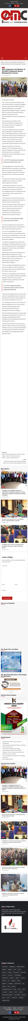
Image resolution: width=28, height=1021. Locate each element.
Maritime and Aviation (7, 989)
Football (23, 977)
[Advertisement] (14, 41)
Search (21, 3)
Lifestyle (13, 986)
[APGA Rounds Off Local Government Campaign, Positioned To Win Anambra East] (14, 856)
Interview (11, 983)
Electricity (10, 975)
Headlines (13, 980)
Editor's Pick (16, 972)
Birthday (4, 969)
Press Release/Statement (7, 994)
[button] (2, 58)
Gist (8, 980)
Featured (12, 977)
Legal (8, 986)
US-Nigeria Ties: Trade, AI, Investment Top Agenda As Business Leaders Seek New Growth (13, 546)
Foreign (4, 980)
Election (4, 975)
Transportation (5, 1000)
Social (3, 997)
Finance (17, 977)
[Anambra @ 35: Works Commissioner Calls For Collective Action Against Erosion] (14, 883)
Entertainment (18, 975)
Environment (5, 977)
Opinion (17, 3)
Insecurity (4, 983)
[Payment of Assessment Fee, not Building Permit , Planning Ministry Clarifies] (14, 508)
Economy (10, 972)
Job (23, 983)
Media (15, 989)
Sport (8, 997)
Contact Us (7, 3)
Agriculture (4, 966)
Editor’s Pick (21, 1008)
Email (16, 584)
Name (3, 584)
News (3, 67)
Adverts (9, 1008)
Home (4, 1008)
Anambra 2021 (12, 966)
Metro (19, 989)
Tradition (21, 997)
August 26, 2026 (5, 522)
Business (9, 969)
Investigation (18, 983)
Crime (19, 969)
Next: (14, 461)
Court (14, 969)
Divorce (4, 972)
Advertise (13, 3)
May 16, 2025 (5, 75)
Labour (3, 986)
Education (23, 972)
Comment (5, 565)
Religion (24, 994)
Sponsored (15, 1009)
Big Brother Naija (20, 966)
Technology (14, 997)
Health (18, 980)
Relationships (17, 994)
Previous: (13, 455)
